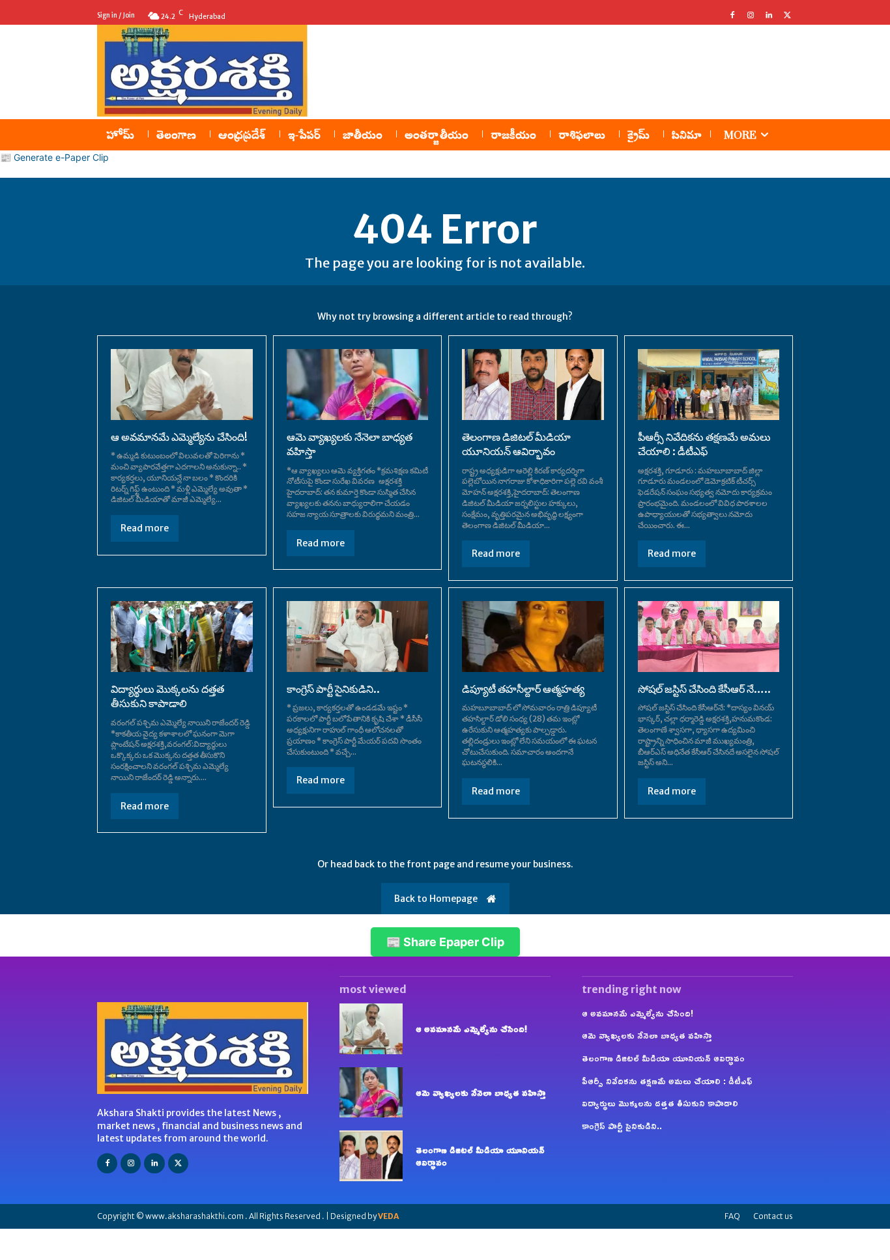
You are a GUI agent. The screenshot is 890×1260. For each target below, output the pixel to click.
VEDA (388, 1216)
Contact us (773, 1216)
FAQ (732, 1216)
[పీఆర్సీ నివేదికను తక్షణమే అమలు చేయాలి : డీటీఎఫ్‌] (709, 384)
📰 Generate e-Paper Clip (54, 157)
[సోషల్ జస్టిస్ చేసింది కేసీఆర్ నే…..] (709, 636)
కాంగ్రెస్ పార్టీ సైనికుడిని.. (333, 688)
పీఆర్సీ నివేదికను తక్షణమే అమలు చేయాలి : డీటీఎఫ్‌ (704, 444)
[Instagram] (750, 15)
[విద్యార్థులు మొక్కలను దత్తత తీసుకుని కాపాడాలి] (182, 636)
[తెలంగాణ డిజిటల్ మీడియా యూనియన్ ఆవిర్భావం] (533, 384)
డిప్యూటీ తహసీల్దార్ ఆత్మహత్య (523, 688)
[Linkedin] (769, 15)
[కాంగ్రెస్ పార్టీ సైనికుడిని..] (358, 636)
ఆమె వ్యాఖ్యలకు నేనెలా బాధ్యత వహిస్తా (481, 1092)
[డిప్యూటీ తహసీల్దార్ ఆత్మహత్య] (533, 636)
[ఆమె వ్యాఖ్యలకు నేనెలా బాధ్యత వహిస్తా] (358, 384)
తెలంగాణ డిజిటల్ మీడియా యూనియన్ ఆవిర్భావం (516, 444)
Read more (145, 528)
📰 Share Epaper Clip (445, 942)
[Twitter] (787, 15)
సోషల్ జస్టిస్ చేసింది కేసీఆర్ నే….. (704, 688)
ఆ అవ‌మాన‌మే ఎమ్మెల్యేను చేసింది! (179, 436)
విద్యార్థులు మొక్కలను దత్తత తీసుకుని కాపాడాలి (167, 696)
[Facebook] (732, 15)
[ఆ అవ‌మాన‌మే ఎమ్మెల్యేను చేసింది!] (182, 384)
